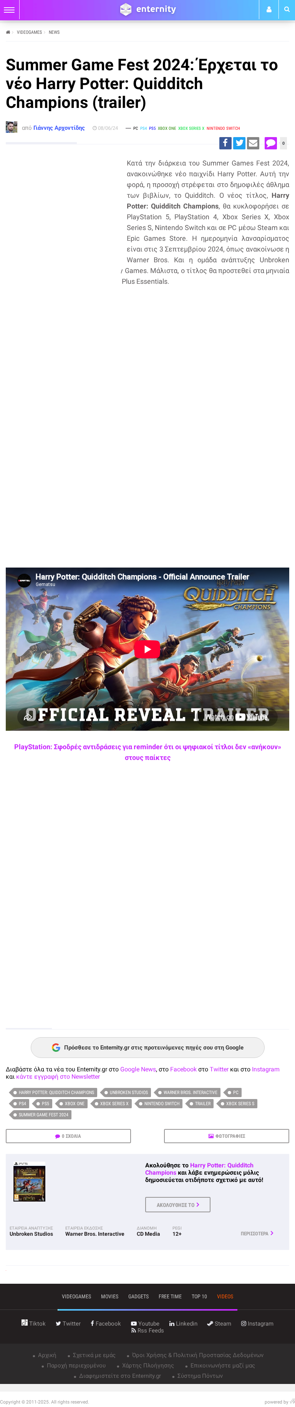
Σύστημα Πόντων (199, 1375)
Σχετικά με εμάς (93, 1355)
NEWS (54, 32)
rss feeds (150, 1330)
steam (222, 1323)
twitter (71, 1323)
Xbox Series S (240, 1103)
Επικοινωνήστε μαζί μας (222, 1365)
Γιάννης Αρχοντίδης (59, 127)
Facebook (183, 1069)
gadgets (138, 1296)
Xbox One (75, 1103)
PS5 (45, 1103)
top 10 (199, 1296)
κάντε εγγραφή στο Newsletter (58, 1076)
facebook (107, 1323)
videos (225, 1296)
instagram (259, 1323)
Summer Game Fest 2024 (43, 1114)
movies (109, 1296)
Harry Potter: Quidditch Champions (56, 1092)
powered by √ (280, 1402)
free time (170, 1296)
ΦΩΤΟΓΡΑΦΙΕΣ (230, 1136)
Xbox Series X (114, 1103)
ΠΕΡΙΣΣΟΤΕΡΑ (254, 1234)
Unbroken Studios (129, 1092)
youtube (148, 1323)
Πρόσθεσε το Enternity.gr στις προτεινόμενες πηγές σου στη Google (154, 1047)
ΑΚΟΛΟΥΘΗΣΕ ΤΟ (175, 1205)
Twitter (219, 1069)
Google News (138, 1069)
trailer (202, 1103)
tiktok (37, 1323)
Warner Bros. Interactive (190, 1092)
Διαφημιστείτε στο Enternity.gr (119, 1375)
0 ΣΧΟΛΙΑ (71, 1136)
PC (236, 1092)
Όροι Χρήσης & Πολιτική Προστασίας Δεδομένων (197, 1355)
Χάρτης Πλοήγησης (147, 1365)
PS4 (22, 1103)
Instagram (266, 1069)
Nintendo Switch (161, 1103)
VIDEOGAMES (29, 32)
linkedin (185, 1323)
